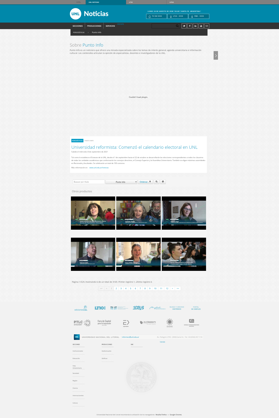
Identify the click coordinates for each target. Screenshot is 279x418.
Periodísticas (78, 32)
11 (161, 288)
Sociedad (76, 373)
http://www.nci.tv (119, 308)
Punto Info (96, 32)
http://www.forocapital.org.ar (102, 322)
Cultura (75, 403)
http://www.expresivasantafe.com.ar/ (124, 322)
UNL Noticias (94, 14)
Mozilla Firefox (161, 414)
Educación (76, 358)
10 (155, 288)
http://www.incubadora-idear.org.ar (146, 322)
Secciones (78, 26)
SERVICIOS (110, 26)
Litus (172, 2)
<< (101, 288)
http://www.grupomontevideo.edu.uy (168, 322)
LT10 (131, 2)
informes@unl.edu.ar (130, 337)
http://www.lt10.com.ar (100, 308)
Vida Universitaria (77, 367)
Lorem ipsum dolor (80, 308)
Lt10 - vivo (178, 16)
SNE (132, 344)
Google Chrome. (176, 414)
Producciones (94, 26)
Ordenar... (144, 181)
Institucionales (78, 351)
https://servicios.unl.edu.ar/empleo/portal (195, 308)
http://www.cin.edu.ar (189, 322)
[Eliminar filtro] (163, 182)
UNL (79, 2)
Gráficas (104, 358)
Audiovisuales (106, 351)
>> (178, 288)
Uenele (120, 24)
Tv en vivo (157, 16)
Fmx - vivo (199, 16)
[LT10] (216, 55)
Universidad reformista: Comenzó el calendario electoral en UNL (134, 147)
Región (75, 381)
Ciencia (75, 388)
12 (167, 288)
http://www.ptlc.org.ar (80, 322)
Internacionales (78, 395)
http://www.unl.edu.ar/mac (157, 308)
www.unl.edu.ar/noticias (99, 167)
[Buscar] (156, 182)
